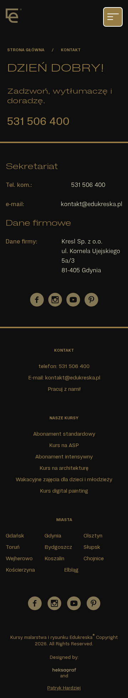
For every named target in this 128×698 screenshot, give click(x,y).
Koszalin (54, 558)
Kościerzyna (20, 569)
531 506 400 (38, 120)
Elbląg (71, 569)
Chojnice (94, 558)
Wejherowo (19, 558)
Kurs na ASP (64, 445)
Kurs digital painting (64, 490)
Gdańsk (15, 535)
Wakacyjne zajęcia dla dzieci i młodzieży (64, 479)
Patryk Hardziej (64, 688)
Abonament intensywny (64, 456)
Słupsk (92, 547)
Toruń (13, 547)
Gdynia (52, 535)
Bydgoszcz (58, 547)
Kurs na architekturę (64, 468)
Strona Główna (25, 49)
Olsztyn (93, 535)
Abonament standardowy (64, 433)
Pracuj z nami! (64, 388)
